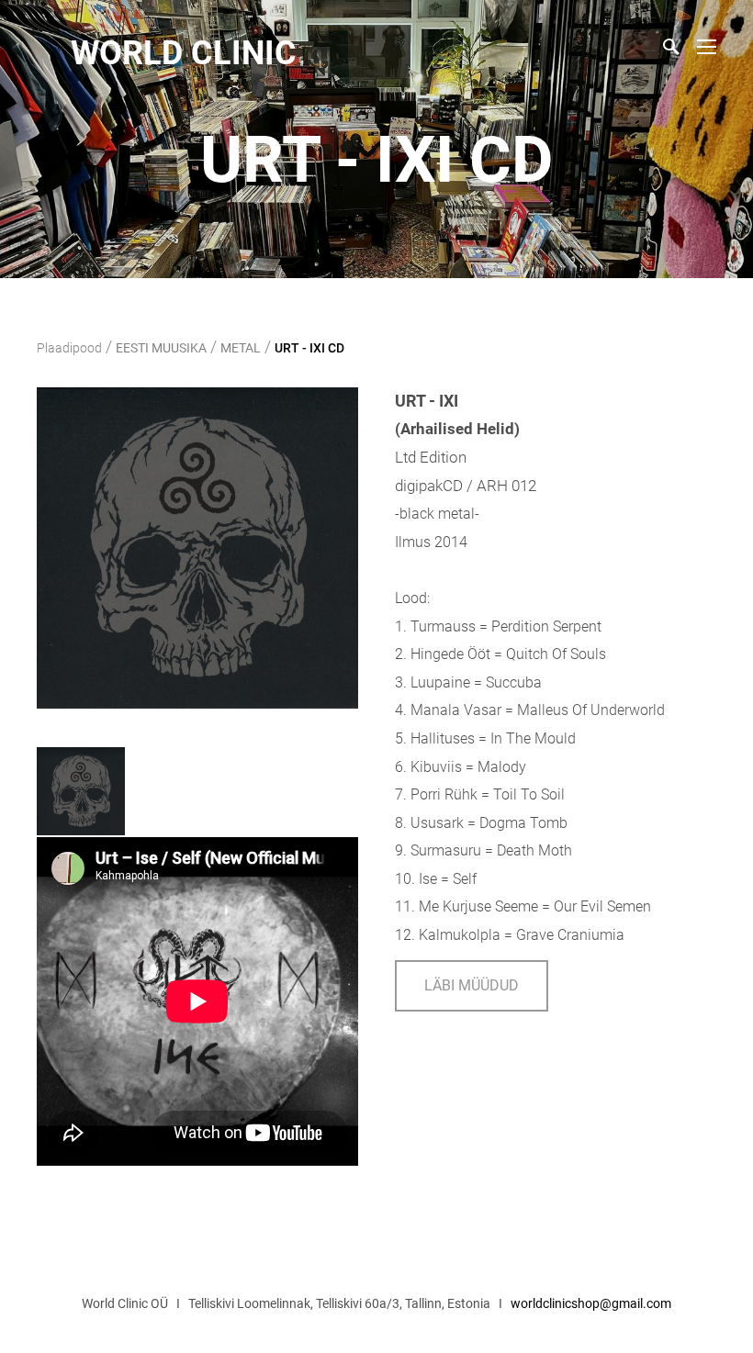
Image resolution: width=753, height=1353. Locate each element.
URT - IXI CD (309, 348)
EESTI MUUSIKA (161, 348)
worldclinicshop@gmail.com (591, 1303)
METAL (240, 348)
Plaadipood (69, 348)
